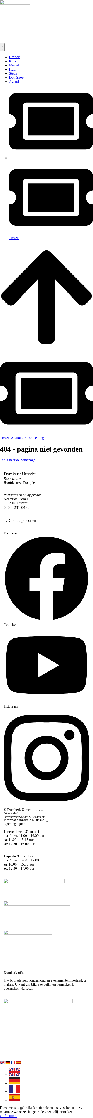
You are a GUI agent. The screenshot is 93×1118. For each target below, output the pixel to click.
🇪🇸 (18, 1062)
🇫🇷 (13, 1062)
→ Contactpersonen (20, 520)
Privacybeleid (11, 813)
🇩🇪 (8, 1062)
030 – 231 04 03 (17, 507)
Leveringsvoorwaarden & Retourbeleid (24, 816)
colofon (40, 810)
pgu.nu (48, 820)
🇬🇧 (2, 1062)
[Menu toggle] (2, 47)
